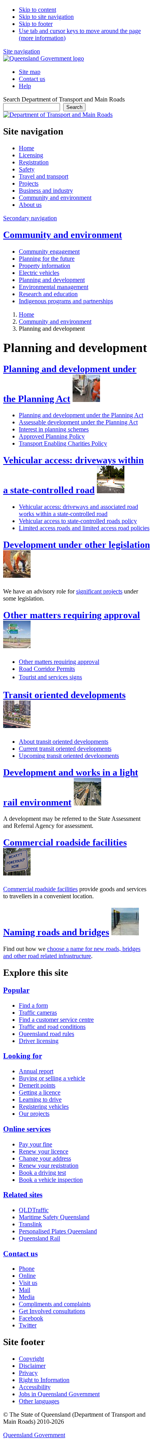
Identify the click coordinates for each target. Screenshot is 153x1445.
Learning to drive (40, 1099)
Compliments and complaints (55, 1304)
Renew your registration (48, 1165)
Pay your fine (35, 1144)
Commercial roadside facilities (65, 842)
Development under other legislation (76, 545)
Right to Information (44, 1380)
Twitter (27, 1325)
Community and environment (62, 235)
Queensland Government (34, 1435)
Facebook (31, 1318)
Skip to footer (36, 23)
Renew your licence (43, 1151)
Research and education (48, 294)
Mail (24, 1289)
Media (27, 1297)
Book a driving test (42, 1172)
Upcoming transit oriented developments (69, 755)
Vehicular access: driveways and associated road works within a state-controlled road (78, 510)
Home (26, 314)
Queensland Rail (39, 1238)
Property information (44, 265)
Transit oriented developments (64, 695)
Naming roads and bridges (56, 932)
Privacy (28, 1372)
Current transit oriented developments (65, 748)
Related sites (22, 1195)
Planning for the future (47, 258)
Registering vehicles (44, 1106)
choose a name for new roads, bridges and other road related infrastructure (71, 952)
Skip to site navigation (46, 16)
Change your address (45, 1158)
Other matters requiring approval (71, 615)
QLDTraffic (34, 1210)
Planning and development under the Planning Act (81, 415)
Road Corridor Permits (47, 668)
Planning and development (52, 279)
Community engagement (49, 251)
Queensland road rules (46, 1033)
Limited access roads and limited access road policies (84, 528)
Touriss (50, 677)
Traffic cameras (38, 1012)
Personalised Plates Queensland (58, 1231)
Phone (27, 1268)
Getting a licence (39, 1092)
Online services (27, 1129)
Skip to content (37, 9)
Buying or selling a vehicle (52, 1078)
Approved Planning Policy (52, 436)
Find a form (33, 1005)
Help (25, 86)
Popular (16, 990)
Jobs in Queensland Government (59, 1394)
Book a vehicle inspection (51, 1179)
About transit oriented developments (63, 741)
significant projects (99, 591)
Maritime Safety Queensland (54, 1217)
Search (74, 107)
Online (27, 1275)
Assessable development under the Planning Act (78, 422)
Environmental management (53, 287)
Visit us (28, 1282)
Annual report (36, 1071)
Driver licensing (38, 1041)
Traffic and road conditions (52, 1026)
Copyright (31, 1358)
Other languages (39, 1401)
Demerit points (37, 1085)
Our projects (34, 1113)
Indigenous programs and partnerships (66, 301)
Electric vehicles (39, 272)
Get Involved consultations (52, 1311)
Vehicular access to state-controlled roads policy (78, 521)
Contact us (32, 79)
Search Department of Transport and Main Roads (64, 99)
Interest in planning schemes (54, 429)
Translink (30, 1224)
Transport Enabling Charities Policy (63, 443)
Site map (29, 71)
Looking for (22, 1056)
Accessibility (35, 1387)
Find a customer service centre (56, 1019)
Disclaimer (32, 1365)
